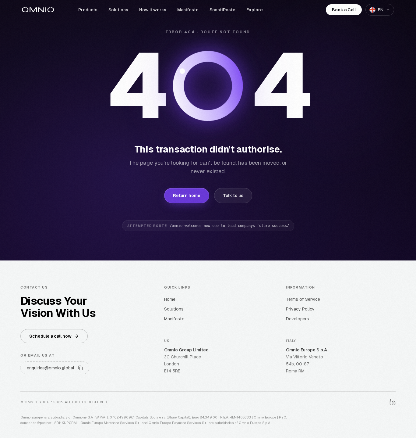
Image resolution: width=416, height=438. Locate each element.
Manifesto (188, 9)
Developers (297, 318)
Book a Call (344, 9)
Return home (186, 195)
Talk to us (233, 195)
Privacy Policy (300, 309)
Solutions (118, 9)
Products (87, 9)
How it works (152, 9)
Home (169, 299)
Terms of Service (303, 299)
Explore (254, 9)
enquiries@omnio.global (50, 367)
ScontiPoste (222, 9)
